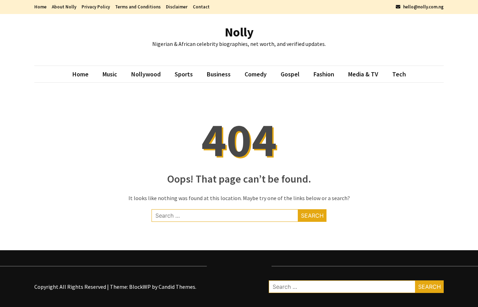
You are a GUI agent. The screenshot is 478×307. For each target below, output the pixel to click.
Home (40, 7)
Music (110, 74)
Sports (184, 74)
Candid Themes (177, 286)
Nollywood (146, 74)
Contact (201, 7)
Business (219, 74)
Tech (399, 74)
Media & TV (363, 74)
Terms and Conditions (138, 7)
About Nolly (64, 7)
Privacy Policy (96, 7)
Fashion (324, 74)
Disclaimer (177, 7)
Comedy (256, 74)
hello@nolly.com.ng (423, 7)
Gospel (290, 74)
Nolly (239, 32)
